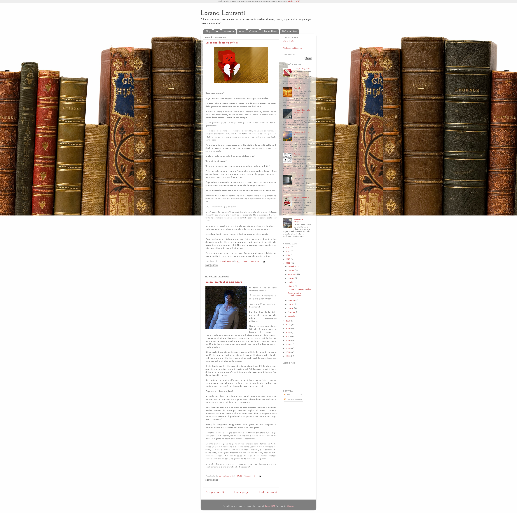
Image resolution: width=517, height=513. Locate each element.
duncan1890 (270, 506)
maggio (291, 301)
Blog (208, 31)
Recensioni (228, 31)
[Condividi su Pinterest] (217, 265)
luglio (291, 282)
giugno (291, 286)
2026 (288, 247)
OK (298, 2)
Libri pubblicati (269, 31)
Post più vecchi (268, 492)
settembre (292, 274)
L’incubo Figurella (302, 69)
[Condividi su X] (211, 265)
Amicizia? (298, 154)
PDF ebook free (289, 31)
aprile (291, 304)
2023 (288, 259)
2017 (288, 337)
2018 (288, 333)
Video (241, 31)
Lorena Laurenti (223, 13)
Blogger (290, 506)
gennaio (292, 316)
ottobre (291, 270)
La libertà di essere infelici (221, 43)
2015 (288, 344)
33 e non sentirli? (301, 198)
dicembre (292, 267)
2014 (288, 348)
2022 (288, 263)
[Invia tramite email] (206, 265)
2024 (288, 255)
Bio (217, 31)
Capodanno (299, 88)
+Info (290, 2)
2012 (288, 356)
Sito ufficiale (288, 41)
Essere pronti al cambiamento (223, 282)
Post (288, 395)
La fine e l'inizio (301, 176)
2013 (288, 352)
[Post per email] (263, 261)
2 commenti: (250, 476)
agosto (291, 278)
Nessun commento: (251, 261)
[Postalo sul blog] (209, 265)
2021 (288, 321)
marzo (291, 308)
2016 (288, 341)
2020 (288, 325)
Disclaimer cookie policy (292, 48)
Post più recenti (214, 492)
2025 (288, 252)
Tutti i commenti (293, 400)
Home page (241, 492)
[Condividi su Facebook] (214, 265)
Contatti (253, 31)
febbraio (292, 312)
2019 (288, 329)
